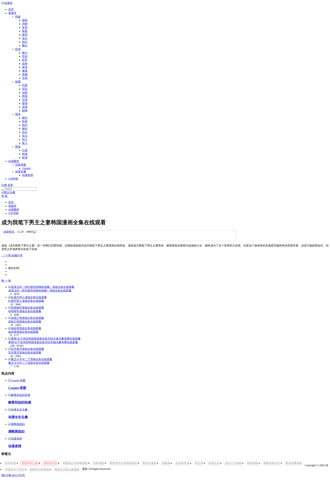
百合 (25, 135)
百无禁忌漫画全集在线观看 (24, 352)
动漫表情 (27, 175)
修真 (25, 70)
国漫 (18, 146)
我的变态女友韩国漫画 (123, 463)
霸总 (25, 117)
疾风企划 (213, 463)
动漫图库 (13, 161)
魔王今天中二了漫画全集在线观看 (29, 362)
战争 (25, 63)
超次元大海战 (233, 463)
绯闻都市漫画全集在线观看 (24, 311)
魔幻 (25, 45)
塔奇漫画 (98, 463)
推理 (25, 34)
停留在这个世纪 (14, 469)
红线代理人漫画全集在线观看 (26, 300)
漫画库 (12, 13)
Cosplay (26, 168)
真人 (25, 143)
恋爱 (25, 85)
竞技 (25, 56)
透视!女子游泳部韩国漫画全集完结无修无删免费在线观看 (43, 342)
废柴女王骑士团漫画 (66, 469)
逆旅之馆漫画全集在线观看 (24, 321)
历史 (25, 132)
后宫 (25, 88)
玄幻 (25, 38)
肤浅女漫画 (149, 463)
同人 (25, 139)
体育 (25, 67)
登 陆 (4, 195)
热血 (18, 16)
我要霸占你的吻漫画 (75, 463)
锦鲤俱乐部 (50, 463)
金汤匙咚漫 (182, 463)
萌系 (25, 96)
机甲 (25, 60)
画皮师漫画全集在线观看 (23, 331)
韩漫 (25, 153)
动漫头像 (20, 171)
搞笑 (18, 114)
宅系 (25, 99)
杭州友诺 (10, 463)
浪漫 (25, 107)
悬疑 (25, 31)
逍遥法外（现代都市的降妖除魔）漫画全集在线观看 (40, 290)
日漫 (25, 150)
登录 (10, 185)
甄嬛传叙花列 (271, 463)
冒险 (25, 20)
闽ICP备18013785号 (13, 475)
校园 (18, 81)
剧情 (25, 110)
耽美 (25, 121)
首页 (11, 9)
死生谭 (199, 463)
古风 (25, 78)
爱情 (25, 103)
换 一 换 (6, 280)
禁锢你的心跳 (29, 463)
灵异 (25, 27)
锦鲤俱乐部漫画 (39, 469)
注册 (4, 185)
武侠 (18, 49)
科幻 (25, 41)
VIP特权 (13, 178)
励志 (25, 125)
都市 (25, 128)
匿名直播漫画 (293, 463)
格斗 (25, 52)
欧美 (25, 157)
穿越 (25, 74)
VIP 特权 (13, 213)
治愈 (25, 92)
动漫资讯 (8, 231)
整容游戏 (252, 463)
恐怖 (25, 23)
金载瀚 (166, 463)
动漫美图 (20, 164)
